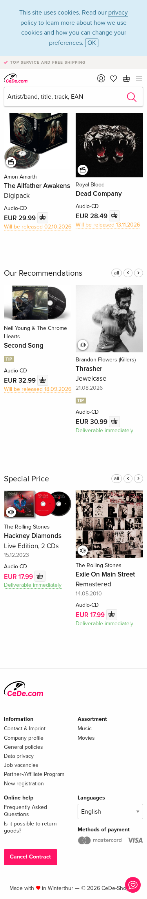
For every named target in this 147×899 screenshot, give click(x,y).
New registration (24, 783)
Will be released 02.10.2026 (37, 226)
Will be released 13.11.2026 (108, 224)
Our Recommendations (43, 273)
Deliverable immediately (104, 430)
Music (85, 728)
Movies (86, 738)
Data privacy (19, 756)
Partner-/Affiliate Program (34, 774)
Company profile (24, 738)
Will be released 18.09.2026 (37, 389)
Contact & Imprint (24, 728)
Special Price (26, 479)
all (116, 273)
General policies (23, 747)
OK (91, 43)
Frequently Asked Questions (25, 811)
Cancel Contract (30, 856)
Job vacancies (21, 765)
